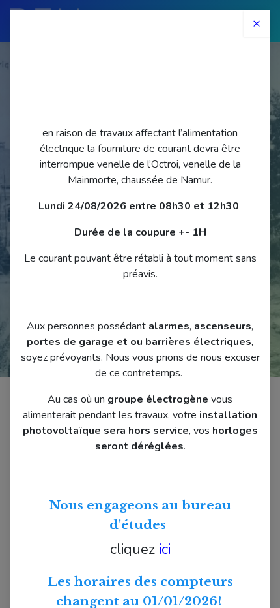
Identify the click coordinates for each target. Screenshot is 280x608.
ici (165, 549)
